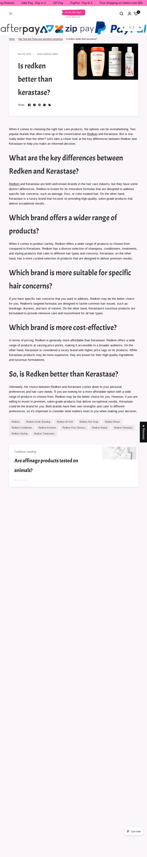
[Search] (121, 13)
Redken (92, 134)
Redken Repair (99, 427)
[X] (34, 105)
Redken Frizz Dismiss (74, 427)
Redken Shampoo (123, 427)
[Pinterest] (39, 105)
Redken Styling (19, 433)
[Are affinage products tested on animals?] (119, 466)
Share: (21, 105)
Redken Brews (112, 421)
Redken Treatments (44, 433)
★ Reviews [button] (143, 432)
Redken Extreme (47, 427)
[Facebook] (29, 105)
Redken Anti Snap (89, 421)
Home (12, 39)
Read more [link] (20, 480)
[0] (135, 13)
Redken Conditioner (22, 427)
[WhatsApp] (44, 105)
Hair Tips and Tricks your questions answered (40, 39)
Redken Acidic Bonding (38, 421)
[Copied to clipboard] (49, 105)
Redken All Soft (65, 421)
